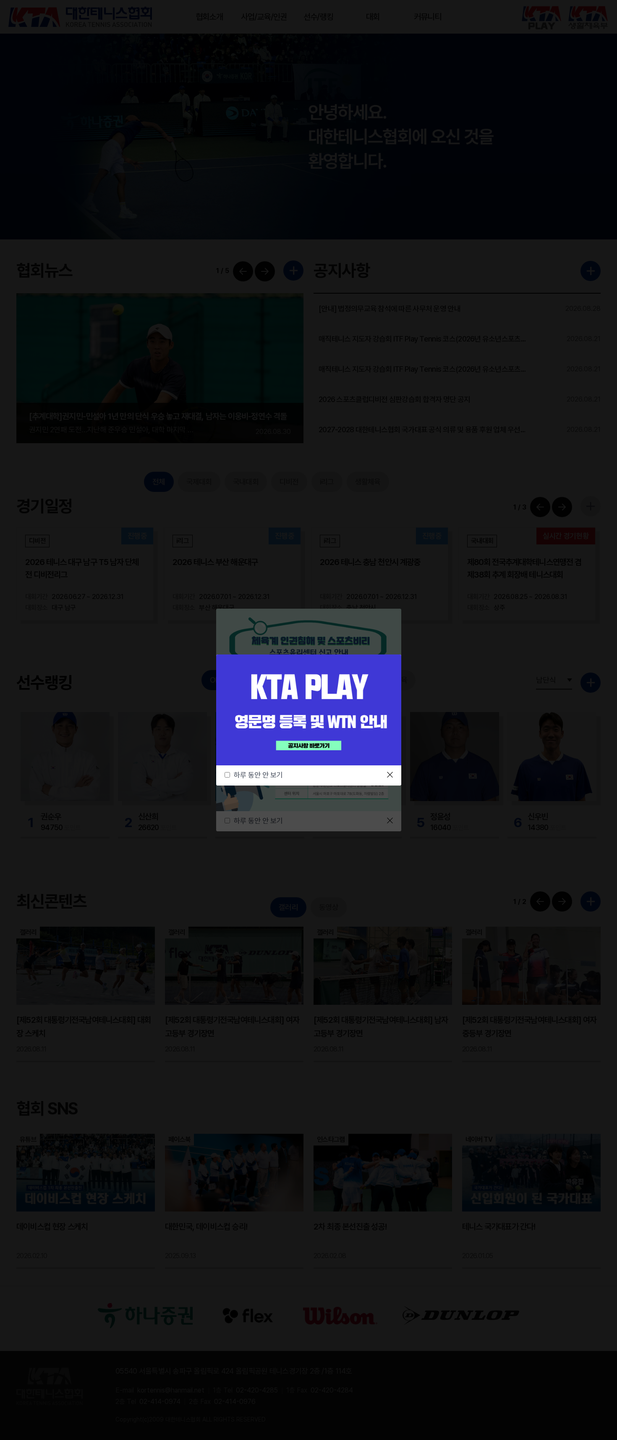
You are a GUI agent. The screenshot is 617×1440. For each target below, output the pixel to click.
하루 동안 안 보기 (258, 775)
